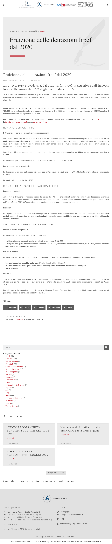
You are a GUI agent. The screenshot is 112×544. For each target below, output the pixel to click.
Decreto (8, 374)
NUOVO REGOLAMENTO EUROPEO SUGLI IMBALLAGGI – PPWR (29, 430)
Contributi (9, 364)
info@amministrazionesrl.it (16, 122)
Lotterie (8, 393)
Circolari (8, 359)
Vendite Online (11, 406)
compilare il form (40, 122)
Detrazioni (36, 80)
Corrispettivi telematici (14, 367)
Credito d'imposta (12, 369)
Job (7, 390)
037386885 (100, 119)
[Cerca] (106, 347)
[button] (3, 5)
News (7, 395)
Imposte (8, 388)
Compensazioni (11, 361)
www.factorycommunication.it (89, 541)
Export (7, 382)
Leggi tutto (11, 438)
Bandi (7, 356)
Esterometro (10, 380)
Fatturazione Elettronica (14, 385)
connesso (19, 319)
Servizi (8, 403)
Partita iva (9, 401)
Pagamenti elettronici (13, 398)
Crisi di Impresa (11, 372)
